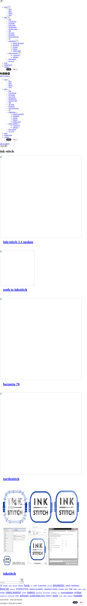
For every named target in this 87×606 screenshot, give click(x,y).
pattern (31, 592)
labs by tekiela (5, 76)
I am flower (12, 93)
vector (60, 596)
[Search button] (22, 581)
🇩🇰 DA (15, 139)
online (2, 592)
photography (46, 592)
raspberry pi (3, 596)
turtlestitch (11, 479)
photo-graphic (13, 124)
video (64, 596)
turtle (55, 595)
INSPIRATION (22, 589)
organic (15, 118)
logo (75, 589)
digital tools (8, 135)
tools (5, 133)
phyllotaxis (54, 592)
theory (10, 85)
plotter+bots (17, 122)
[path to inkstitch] (43, 267)
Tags (10, 87)
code (35, 585)
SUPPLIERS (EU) (37, 595)
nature (79, 589)
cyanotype (16, 125)
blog (5, 79)
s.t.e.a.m (11, 131)
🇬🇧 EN (8, 139)
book (27, 585)
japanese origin (50, 589)
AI (9, 110)
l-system (61, 589)
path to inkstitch (15, 289)
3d (1, 585)
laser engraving (13, 108)
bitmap (15, 120)
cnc (31, 585)
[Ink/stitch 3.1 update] (43, 197)
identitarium (12, 99)
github (68, 585)
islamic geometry (18, 114)
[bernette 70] (43, 339)
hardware (75, 585)
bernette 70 (11, 384)
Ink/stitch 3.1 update (18, 242)
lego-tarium (12, 129)
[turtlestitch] (43, 434)
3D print (11, 104)
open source (13, 592)
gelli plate (49, 585)
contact (6, 137)
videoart (15, 127)
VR (9, 102)
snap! (17, 596)
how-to (4, 588)
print (59, 592)
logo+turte (11, 97)
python (77, 592)
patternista (11, 112)
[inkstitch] (43, 528)
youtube (77, 595)
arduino (5, 585)
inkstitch (9, 573)
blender (15, 585)
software (24, 595)
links (10, 83)
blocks (20, 585)
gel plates (11, 95)
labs (5, 89)
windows (69, 596)
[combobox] (10, 582)
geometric (16, 116)
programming (67, 592)
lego (66, 589)
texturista (11, 106)
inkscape (12, 589)
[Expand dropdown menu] (8, 89)
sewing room (12, 101)
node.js (84, 589)
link (70, 589)
